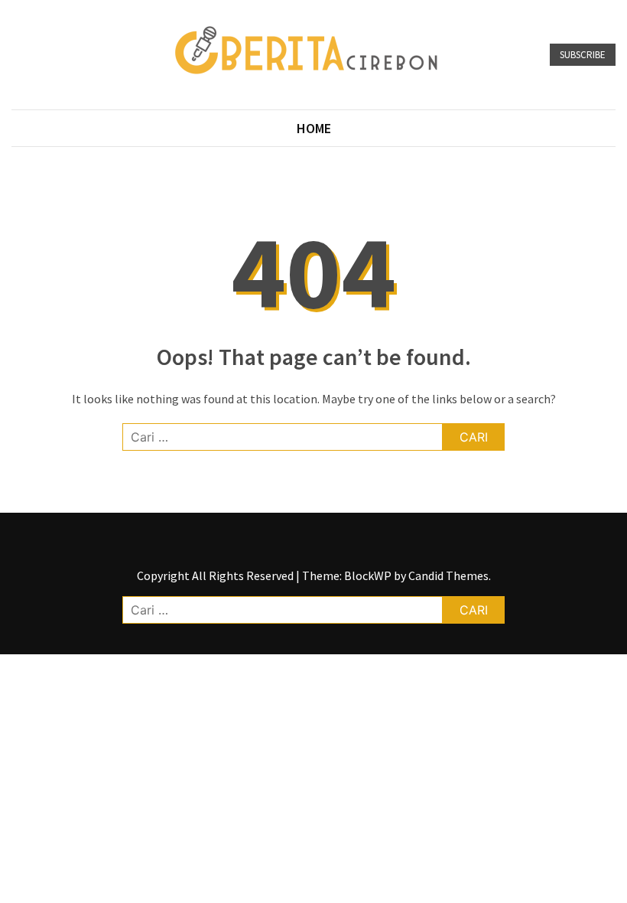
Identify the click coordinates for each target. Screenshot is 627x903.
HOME (314, 128)
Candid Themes (448, 575)
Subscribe (583, 54)
